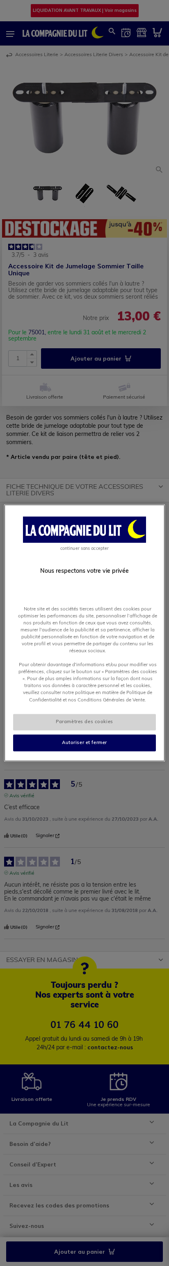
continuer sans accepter (84, 549)
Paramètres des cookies (84, 721)
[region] (84, 633)
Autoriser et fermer (84, 742)
